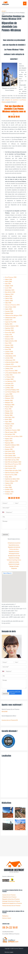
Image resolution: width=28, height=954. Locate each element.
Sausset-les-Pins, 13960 (11, 474)
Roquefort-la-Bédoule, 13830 (12, 445)
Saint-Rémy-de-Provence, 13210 (13, 464)
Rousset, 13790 (9, 449)
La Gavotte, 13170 (9, 364)
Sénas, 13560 (8, 476)
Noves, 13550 (8, 419)
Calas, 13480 (8, 302)
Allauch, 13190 (8, 279)
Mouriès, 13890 (8, 415)
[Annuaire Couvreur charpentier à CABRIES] (10, 939)
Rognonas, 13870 (9, 442)
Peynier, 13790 (8, 426)
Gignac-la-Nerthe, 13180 (11, 341)
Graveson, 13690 (9, 345)
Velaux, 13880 (8, 487)
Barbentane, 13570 (9, 290)
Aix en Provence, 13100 (10, 277)
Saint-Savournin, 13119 (10, 466)
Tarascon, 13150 (9, 483)
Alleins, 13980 (8, 281)
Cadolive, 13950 (9, 300)
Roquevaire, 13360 (9, 447)
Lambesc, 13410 (9, 368)
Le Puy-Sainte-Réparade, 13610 (12, 372)
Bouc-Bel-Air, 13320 (10, 292)
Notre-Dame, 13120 (9, 417)
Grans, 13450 (8, 343)
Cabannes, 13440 (9, 294)
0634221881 (4, 711)
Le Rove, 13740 (8, 375)
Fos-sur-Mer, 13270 (9, 332)
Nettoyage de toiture (14, 553)
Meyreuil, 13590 (9, 406)
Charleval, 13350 (9, 313)
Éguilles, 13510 (8, 324)
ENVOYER (5, 534)
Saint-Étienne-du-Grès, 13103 (12, 457)
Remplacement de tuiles (14, 555)
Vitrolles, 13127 (8, 493)
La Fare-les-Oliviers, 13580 (11, 362)
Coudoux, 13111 (8, 319)
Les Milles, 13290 (9, 387)
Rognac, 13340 (8, 438)
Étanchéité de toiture (14, 545)
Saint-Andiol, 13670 (10, 451)
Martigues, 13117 (9, 402)
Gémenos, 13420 (9, 338)
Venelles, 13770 (9, 489)
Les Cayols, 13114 (9, 383)
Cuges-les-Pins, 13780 (10, 321)
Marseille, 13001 (9, 400)
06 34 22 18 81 (14, 116)
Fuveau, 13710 (8, 334)
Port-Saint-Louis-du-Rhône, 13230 (13, 436)
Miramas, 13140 (8, 411)
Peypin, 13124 (8, 428)
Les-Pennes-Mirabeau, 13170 (12, 392)
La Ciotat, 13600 (9, 358)
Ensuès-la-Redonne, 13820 (11, 326)
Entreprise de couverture (14, 543)
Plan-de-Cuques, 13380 (11, 432)
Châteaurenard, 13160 (10, 317)
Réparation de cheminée (14, 547)
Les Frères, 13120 (9, 385)
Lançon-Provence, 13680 (11, 370)
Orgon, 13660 (8, 421)
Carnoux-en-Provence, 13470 (12, 304)
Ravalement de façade (14, 564)
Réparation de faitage (14, 557)
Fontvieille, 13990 (9, 330)
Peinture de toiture (14, 549)
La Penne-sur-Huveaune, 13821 (12, 366)
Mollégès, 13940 (9, 413)
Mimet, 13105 (8, 409)
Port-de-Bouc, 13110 (10, 434)
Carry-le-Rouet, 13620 (10, 307)
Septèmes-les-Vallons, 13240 (12, 479)
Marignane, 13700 (9, 398)
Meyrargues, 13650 (9, 404)
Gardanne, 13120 (9, 336)
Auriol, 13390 (8, 288)
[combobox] (3, 512)
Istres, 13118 (8, 349)
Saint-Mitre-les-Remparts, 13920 (13, 462)
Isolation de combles (14, 562)
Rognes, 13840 (8, 440)
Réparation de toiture (14, 551)
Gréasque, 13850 (9, 347)
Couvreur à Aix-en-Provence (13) (10, 720)
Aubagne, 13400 (9, 285)
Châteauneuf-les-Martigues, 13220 (13, 315)
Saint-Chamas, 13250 (10, 455)
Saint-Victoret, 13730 (10, 468)
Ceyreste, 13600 (9, 311)
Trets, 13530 (8, 485)
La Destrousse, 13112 (10, 360)
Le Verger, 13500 (9, 379)
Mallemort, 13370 (9, 396)
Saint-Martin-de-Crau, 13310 (12, 459)
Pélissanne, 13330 (9, 423)
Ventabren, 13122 (9, 491)
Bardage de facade (14, 566)
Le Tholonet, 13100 (9, 377)
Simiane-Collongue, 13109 (11, 481)
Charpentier (14, 568)
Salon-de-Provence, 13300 (11, 472)
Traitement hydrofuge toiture (14, 560)
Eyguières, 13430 (9, 328)
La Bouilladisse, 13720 (10, 355)
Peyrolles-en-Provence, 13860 (12, 430)
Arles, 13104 (8, 283)
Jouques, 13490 (9, 351)
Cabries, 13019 (8, 296)
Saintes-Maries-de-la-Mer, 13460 (13, 470)
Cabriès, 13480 (8, 298)
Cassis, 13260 (8, 309)
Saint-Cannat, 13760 (10, 453)
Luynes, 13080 (8, 394)
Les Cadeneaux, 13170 (10, 381)
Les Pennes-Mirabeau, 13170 (12, 389)
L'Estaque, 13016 (9, 353)
